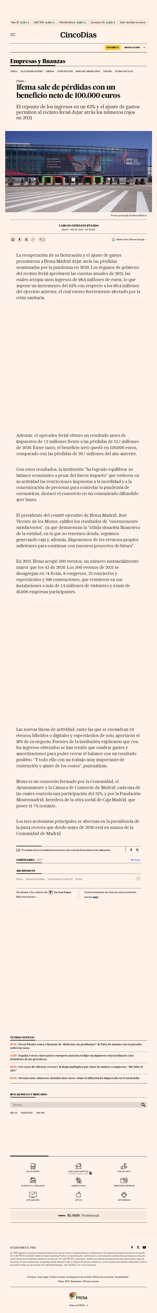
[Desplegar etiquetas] (138, 878)
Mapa (61, 1281)
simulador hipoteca (78, 1171)
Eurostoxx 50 (98, 22)
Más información (25, 896)
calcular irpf (33, 1171)
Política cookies (57, 1277)
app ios (78, 1200)
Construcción (65, 71)
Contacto (31, 1277)
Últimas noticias (124, 71)
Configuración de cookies (78, 1277)
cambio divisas (78, 1186)
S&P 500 (39, 22)
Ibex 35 (15, 22)
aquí (95, 896)
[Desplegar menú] (13, 34)
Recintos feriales (35, 879)
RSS (67, 1281)
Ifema (19, 879)
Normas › (136, 859)
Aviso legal (43, 1277)
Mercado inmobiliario (88, 71)
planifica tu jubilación (33, 1186)
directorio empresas (124, 1186)
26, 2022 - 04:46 (82, 229)
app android (124, 1200)
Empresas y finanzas (37, 61)
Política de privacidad (103, 1277)
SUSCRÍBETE (112, 47)
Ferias (20, 81)
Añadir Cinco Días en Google (130, 239)
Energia (50, 71)
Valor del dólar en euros (133, 22)
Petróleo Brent (67, 22)
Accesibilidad (121, 1277)
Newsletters (76, 1281)
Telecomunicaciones (31, 71)
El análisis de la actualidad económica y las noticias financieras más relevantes (66, 850)
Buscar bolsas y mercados (28, 1094)
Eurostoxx (27, 1113)
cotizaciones (32, 1200)
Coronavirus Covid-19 (60, 879)
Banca (14, 71)
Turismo (107, 71)
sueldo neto (124, 1171)
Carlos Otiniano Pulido (78, 225)
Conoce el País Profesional (78, 1215)
